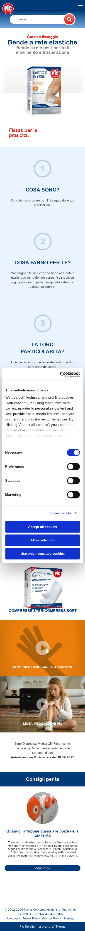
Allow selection (42, 540)
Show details (60, 513)
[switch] (73, 466)
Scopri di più (42, 868)
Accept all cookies (42, 527)
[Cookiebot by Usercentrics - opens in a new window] (60, 374)
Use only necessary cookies (43, 553)
